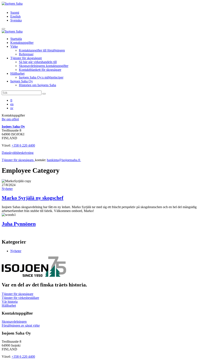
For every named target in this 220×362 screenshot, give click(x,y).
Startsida (16, 39)
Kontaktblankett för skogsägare (40, 69)
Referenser (26, 54)
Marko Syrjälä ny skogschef (32, 198)
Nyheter (7, 189)
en (12, 104)
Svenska (16, 20)
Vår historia (10, 301)
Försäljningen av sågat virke (21, 325)
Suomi (14, 12)
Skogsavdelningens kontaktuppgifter (43, 66)
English (15, 16)
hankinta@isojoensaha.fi (64, 160)
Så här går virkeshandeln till (38, 62)
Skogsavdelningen (14, 321)
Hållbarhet (17, 73)
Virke (14, 46)
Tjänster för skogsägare (26, 58)
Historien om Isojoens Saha (37, 85)
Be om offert (10, 119)
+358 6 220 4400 (23, 145)
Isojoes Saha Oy (13, 126)
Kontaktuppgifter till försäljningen (42, 50)
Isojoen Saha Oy (21, 81)
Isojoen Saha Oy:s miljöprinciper (41, 77)
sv (11, 108)
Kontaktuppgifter (22, 42)
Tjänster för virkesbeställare (20, 298)
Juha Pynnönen (19, 224)
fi (11, 100)
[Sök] (44, 93)
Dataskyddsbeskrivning (18, 152)
